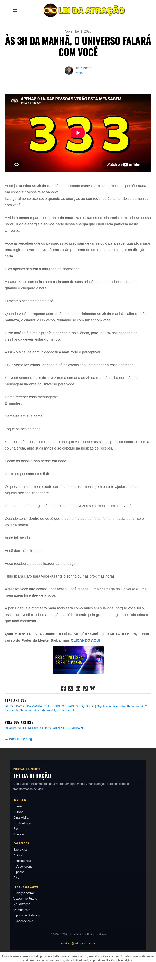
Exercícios (20, 849)
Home (17, 806)
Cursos (18, 812)
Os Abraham (21, 909)
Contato (18, 834)
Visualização (21, 904)
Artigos (18, 855)
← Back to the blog (18, 739)
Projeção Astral (23, 893)
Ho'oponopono (22, 866)
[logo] (83, 10)
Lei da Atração (22, 823)
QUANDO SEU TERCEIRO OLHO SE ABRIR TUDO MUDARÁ (44, 728)
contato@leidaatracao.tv (78, 943)
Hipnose (18, 872)
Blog (16, 828)
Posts (79, 73)
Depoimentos (22, 860)
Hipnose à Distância (26, 915)
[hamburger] (15, 10)
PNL (16, 877)
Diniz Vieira (20, 817)
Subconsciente (23, 921)
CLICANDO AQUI (85, 640)
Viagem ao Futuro (25, 898)
